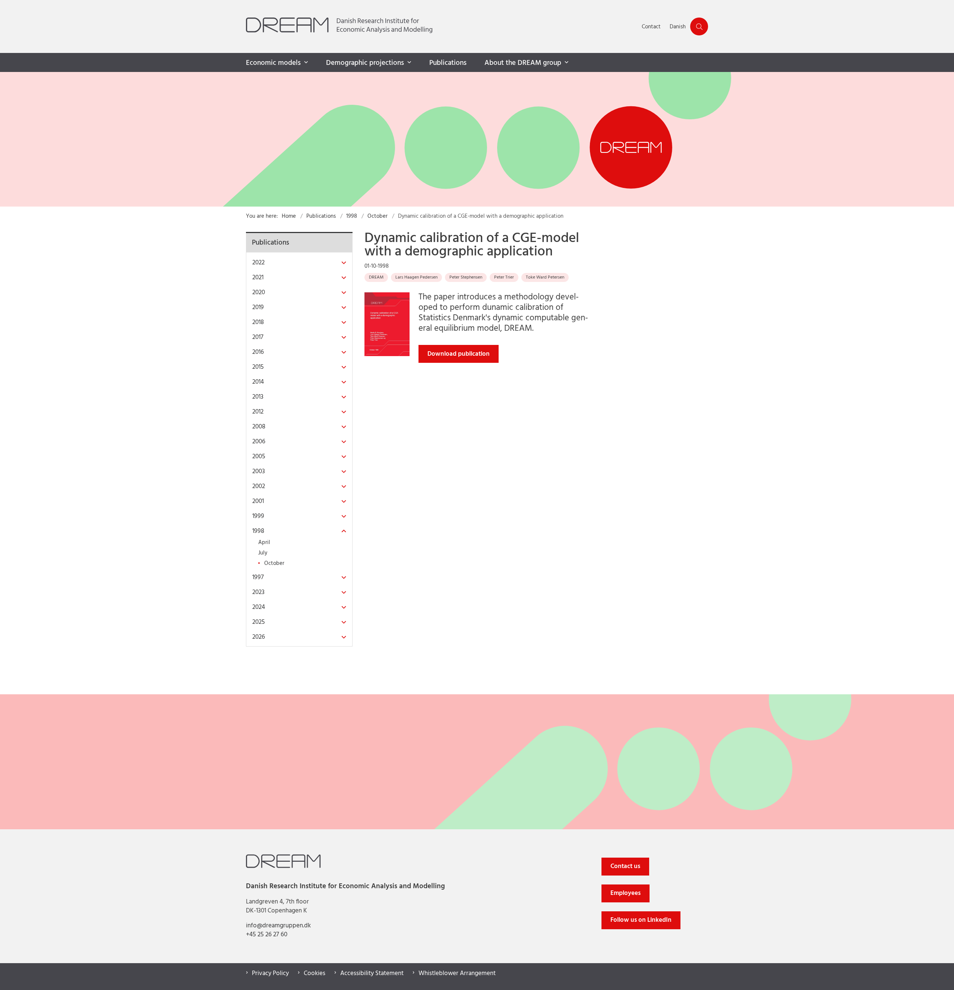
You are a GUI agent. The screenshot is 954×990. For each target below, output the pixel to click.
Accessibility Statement (372, 973)
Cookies (314, 973)
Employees (625, 893)
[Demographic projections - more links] (408, 62)
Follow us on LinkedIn (641, 920)
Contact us (625, 866)
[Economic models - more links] (305, 62)
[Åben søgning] (699, 26)
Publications (448, 63)
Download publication (458, 354)
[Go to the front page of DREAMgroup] (441, 26)
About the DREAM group (522, 63)
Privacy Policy (270, 973)
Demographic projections (365, 63)
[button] (342, 263)
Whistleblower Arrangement (457, 973)
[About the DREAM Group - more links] (566, 62)
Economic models (273, 63)
